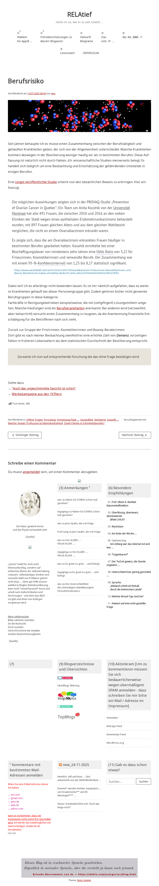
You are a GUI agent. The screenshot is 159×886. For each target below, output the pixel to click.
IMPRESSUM (91, 53)
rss (10, 833)
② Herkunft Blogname (86, 37)
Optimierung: (128, 544)
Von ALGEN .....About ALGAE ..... (69, 541)
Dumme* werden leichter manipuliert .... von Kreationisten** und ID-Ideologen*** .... (79, 792)
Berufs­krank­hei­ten (71, 308)
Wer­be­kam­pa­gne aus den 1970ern (37, 394)
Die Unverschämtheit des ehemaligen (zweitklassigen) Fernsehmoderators (75, 587)
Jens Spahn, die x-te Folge (79, 523)
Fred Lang (62, 531)
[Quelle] (30, 536)
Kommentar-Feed (116, 734)
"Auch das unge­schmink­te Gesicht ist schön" (44, 388)
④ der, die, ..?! (132, 37)
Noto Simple (84, 880)
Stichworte (100, 419)
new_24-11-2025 (76, 764)
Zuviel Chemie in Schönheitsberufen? (84, 423)
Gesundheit (86, 419)
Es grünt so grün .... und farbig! (82, 563)
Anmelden (112, 717)
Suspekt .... (113, 419)
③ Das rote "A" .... (107, 37)
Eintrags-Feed (114, 726)
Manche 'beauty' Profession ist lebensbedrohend (35, 423)
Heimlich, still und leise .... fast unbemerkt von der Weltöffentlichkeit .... (79, 778)
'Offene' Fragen (34, 419)
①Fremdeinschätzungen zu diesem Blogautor (56, 36)
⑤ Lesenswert (67, 51)
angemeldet (31, 472)
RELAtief (79, 14)
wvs (53, 93)
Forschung (50, 419)
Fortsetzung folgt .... (68, 419)
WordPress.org (115, 742)
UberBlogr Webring (68, 685)
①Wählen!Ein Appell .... (24, 36)
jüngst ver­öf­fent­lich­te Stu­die (36, 182)
